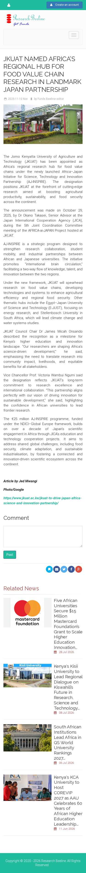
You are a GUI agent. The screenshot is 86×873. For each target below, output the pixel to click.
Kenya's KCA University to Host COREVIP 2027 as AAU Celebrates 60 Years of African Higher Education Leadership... (68, 801)
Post (9, 554)
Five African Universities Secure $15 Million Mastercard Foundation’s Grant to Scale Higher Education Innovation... (68, 624)
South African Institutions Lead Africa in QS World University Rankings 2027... (67, 742)
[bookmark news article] (49, 569)
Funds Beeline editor (51, 98)
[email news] (56, 569)
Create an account (67, 4)
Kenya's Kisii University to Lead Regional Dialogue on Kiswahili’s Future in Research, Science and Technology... (68, 687)
